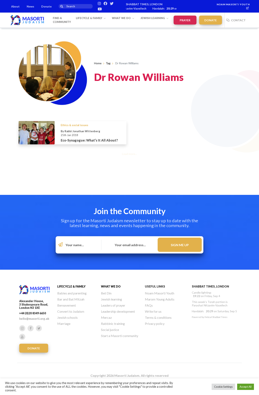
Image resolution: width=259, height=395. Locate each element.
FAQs (149, 305)
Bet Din (106, 293)
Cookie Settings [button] (223, 386)
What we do (121, 18)
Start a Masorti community (119, 336)
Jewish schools (67, 317)
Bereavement (66, 305)
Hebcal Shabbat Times (216, 317)
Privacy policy (155, 323)
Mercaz (106, 317)
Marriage (63, 323)
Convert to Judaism (70, 311)
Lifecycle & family (89, 18)
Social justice (110, 330)
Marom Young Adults (159, 299)
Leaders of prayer (113, 305)
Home (98, 63)
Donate (46, 6)
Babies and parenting (72, 293)
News (30, 6)
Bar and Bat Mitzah (70, 299)
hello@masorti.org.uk (34, 318)
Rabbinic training (113, 323)
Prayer (185, 20)
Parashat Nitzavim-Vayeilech (209, 305)
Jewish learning (153, 18)
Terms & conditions (158, 317)
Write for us (153, 311)
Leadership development (118, 311)
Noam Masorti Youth (233, 4)
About (15, 6)
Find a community (62, 20)
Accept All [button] (246, 386)
